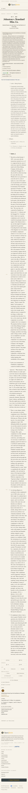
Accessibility (14, 785)
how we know (8, 74)
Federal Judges (4, 756)
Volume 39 (9, 13)
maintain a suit (14, 441)
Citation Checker (4, 767)
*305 (6, 274)
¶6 (9, 153)
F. (12, 13)
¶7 (9, 156)
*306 (6, 489)
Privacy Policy (4, 789)
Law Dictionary (4, 755)
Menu (4, 8)
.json (7, 720)
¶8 (9, 362)
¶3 (10, 138)
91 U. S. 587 (19, 594)
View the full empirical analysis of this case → (11, 79)
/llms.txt (3, 774)
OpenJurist (3, 13)
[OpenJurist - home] (14, 5)
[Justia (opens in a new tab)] (16, 746)
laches (2, 712)
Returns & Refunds (5, 787)
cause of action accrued (6, 709)
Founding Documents (5, 763)
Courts (2, 758)
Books (2, 765)
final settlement (4, 711)
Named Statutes (4, 762)
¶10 (9, 489)
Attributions (13, 787)
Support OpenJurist (14, 780)
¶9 (9, 410)
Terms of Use (20, 787)
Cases (2, 751)
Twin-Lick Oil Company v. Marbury (13, 70)
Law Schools (4, 760)
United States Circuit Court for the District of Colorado (14, 32)
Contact (21, 785)
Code (2, 753)
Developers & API (5, 772)
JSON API (3, 776)
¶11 (9, 614)
